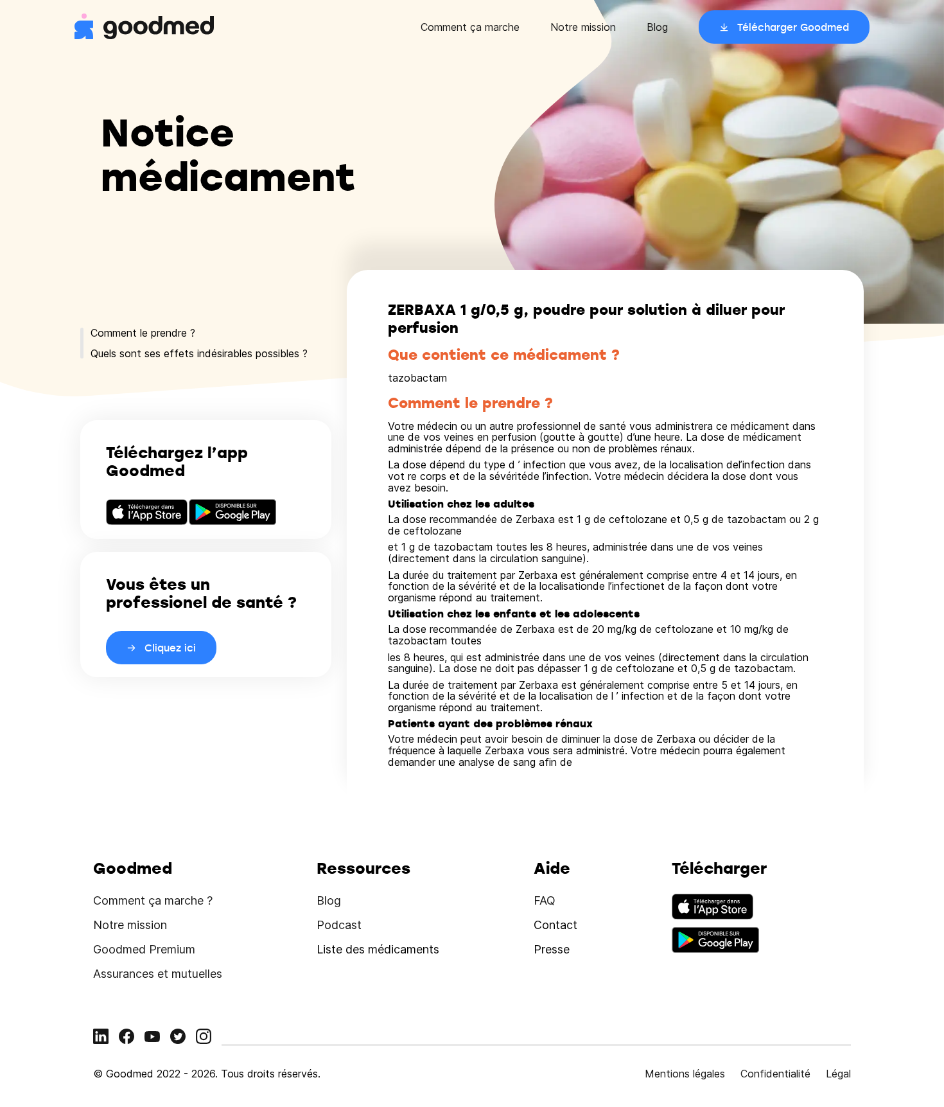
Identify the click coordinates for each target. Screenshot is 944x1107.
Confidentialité (775, 1073)
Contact (555, 925)
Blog (657, 27)
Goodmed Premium (144, 949)
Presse (552, 949)
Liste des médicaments (378, 949)
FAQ (544, 900)
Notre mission (583, 27)
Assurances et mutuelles (157, 973)
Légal (838, 1073)
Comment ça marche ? (153, 900)
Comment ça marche (470, 27)
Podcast (339, 925)
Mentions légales (685, 1073)
